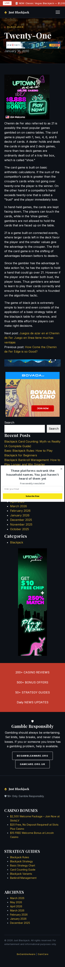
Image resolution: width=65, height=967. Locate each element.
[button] (32, 474)
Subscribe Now (32, 496)
